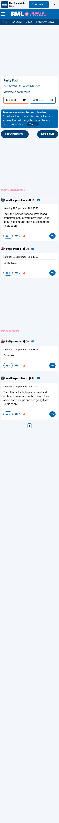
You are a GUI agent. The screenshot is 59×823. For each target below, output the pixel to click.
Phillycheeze (13, 249)
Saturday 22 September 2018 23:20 (20, 208)
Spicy (29, 22)
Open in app (38, 4)
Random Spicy (45, 22)
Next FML (47, 134)
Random (16, 22)
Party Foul (10, 80)
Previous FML (15, 134)
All (5, 22)
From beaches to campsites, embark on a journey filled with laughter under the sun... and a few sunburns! (27, 118)
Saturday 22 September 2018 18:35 (20, 257)
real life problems (16, 200)
